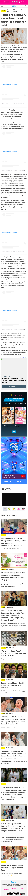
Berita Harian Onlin (16, 121)
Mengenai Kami (14, 889)
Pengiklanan (6, 889)
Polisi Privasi (21, 889)
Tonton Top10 (12, 403)
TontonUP (5, 403)
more (14, 431)
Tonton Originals (20, 403)
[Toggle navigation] (2, 6)
